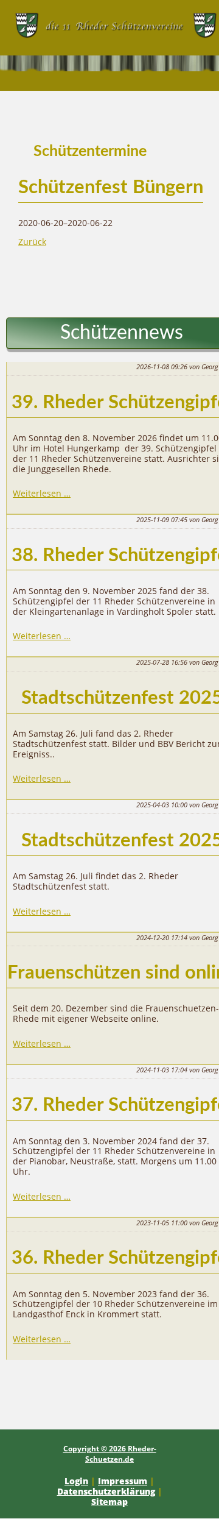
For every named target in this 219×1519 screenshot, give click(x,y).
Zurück (32, 241)
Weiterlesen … (42, 493)
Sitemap (109, 1501)
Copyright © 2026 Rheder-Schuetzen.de (109, 1454)
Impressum (122, 1481)
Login (76, 1481)
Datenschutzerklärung (106, 1491)
